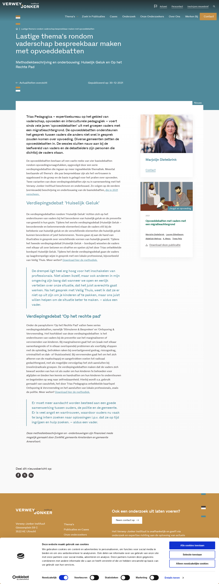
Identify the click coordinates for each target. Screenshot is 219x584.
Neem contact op (125, 520)
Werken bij (191, 16)
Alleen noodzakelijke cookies (192, 563)
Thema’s (70, 16)
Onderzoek (128, 16)
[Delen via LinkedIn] (31, 475)
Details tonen (172, 577)
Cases (113, 16)
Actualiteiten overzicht (33, 83)
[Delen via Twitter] (24, 475)
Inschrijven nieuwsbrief (198, 6)
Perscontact (177, 6)
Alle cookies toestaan (192, 545)
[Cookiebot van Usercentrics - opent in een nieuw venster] (21, 577)
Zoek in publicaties (93, 16)
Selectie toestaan (192, 554)
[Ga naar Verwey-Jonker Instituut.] (17, 28)
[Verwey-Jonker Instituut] (21, 5)
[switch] (94, 577)
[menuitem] (70, 16)
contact (209, 16)
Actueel (163, 6)
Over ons (174, 16)
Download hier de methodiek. (80, 260)
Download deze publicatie (165, 245)
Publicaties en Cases (76, 529)
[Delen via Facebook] (18, 475)
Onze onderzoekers (152, 16)
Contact (151, 170)
